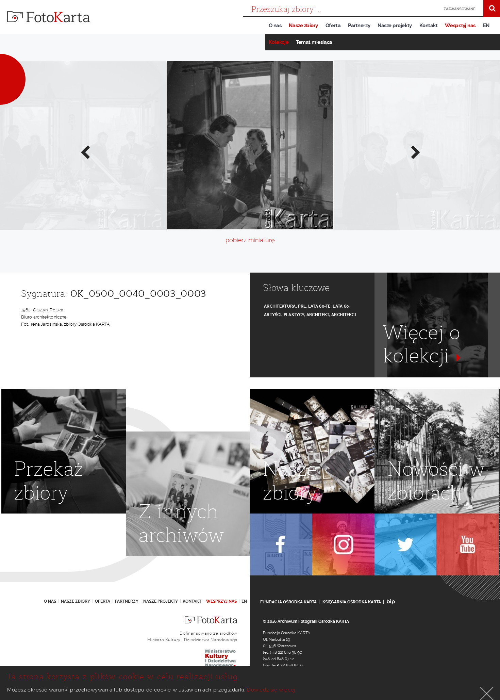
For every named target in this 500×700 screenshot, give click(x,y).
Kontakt (428, 25)
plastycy (294, 314)
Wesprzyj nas (460, 25)
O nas (275, 25)
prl (302, 306)
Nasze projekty (395, 25)
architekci (343, 314)
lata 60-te (319, 306)
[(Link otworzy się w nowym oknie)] (281, 545)
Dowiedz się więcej (271, 690)
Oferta (333, 25)
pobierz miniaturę (250, 240)
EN (486, 25)
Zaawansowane (460, 9)
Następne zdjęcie (415, 151)
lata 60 (341, 306)
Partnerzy (359, 25)
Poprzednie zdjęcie (84, 151)
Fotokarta (48, 16)
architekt (317, 314)
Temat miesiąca (314, 42)
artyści (272, 314)
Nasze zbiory (303, 25)
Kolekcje (278, 42)
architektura (280, 306)
